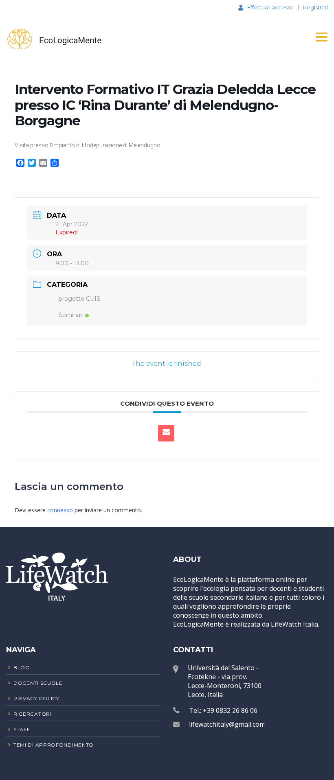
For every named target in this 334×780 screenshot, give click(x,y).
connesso (60, 510)
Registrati (315, 7)
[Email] (166, 433)
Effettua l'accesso (270, 7)
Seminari (71, 315)
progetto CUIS (79, 298)
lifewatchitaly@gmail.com (227, 724)
